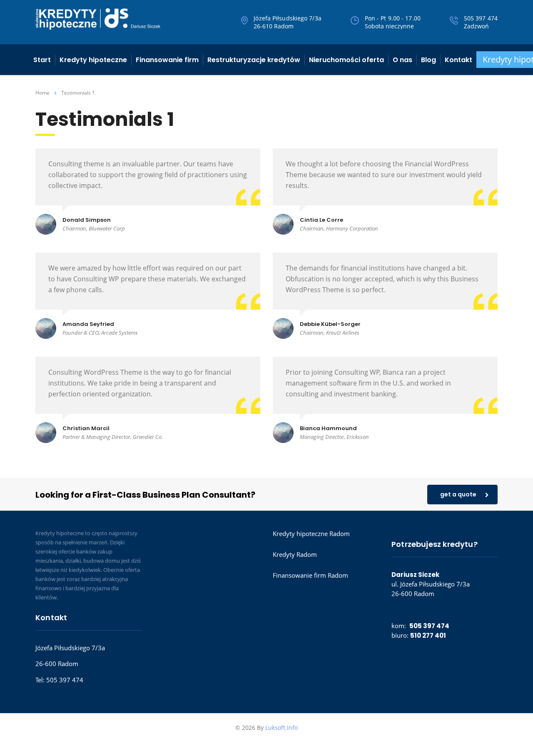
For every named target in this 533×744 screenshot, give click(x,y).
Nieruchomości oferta (346, 60)
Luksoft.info (281, 727)
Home (42, 92)
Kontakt (458, 60)
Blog (428, 60)
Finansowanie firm (167, 60)
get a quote (458, 494)
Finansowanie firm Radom (310, 575)
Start (42, 60)
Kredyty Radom (295, 554)
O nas (402, 60)
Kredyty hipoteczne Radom (311, 533)
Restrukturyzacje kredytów (253, 60)
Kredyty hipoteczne (93, 60)
